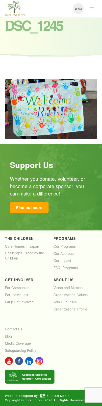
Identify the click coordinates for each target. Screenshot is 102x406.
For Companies (17, 287)
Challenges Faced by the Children (24, 255)
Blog (8, 336)
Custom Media (58, 395)
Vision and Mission (68, 287)
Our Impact (62, 260)
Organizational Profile (70, 309)
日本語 (78, 8)
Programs (64, 238)
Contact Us (13, 328)
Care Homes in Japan (22, 246)
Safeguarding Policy (20, 350)
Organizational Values (70, 294)
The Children (19, 238)
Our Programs (64, 246)
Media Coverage (18, 343)
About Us (63, 279)
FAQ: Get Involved (19, 301)
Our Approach (64, 253)
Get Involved (19, 279)
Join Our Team (65, 301)
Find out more (29, 207)
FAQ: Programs (65, 267)
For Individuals (16, 294)
